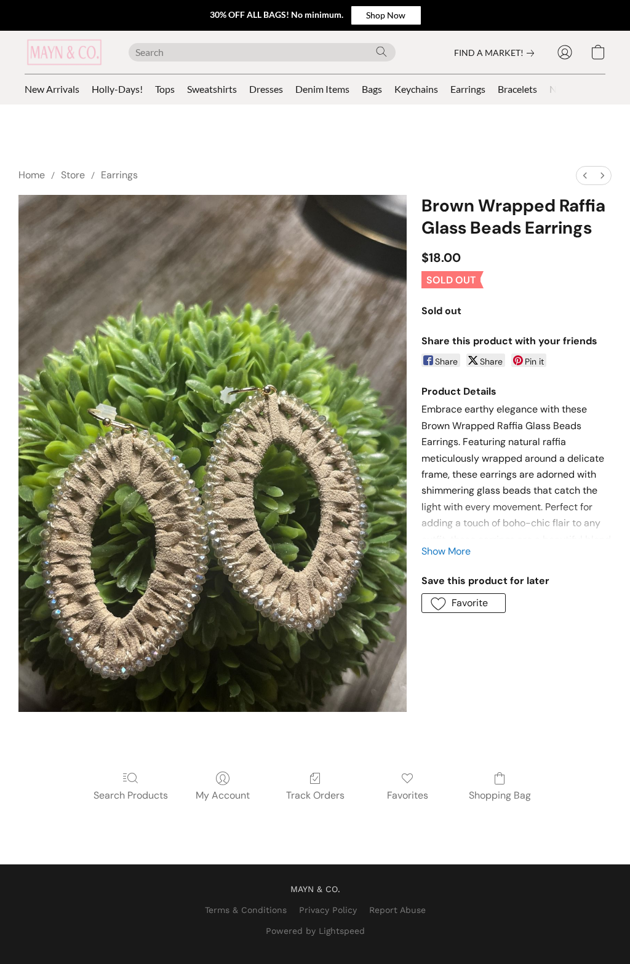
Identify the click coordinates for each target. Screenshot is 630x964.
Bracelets (517, 89)
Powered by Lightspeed (315, 931)
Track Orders (315, 795)
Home (31, 174)
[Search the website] (381, 51)
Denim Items (322, 89)
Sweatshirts (212, 89)
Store (73, 174)
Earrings (467, 89)
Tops (165, 89)
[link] (496, 52)
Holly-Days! (117, 89)
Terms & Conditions (246, 910)
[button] (386, 15)
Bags (372, 89)
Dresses (266, 89)
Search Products (131, 795)
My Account (223, 795)
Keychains (416, 89)
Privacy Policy (328, 910)
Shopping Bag (500, 795)
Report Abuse (397, 910)
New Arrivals (52, 89)
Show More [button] (446, 551)
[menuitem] (585, 175)
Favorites (407, 795)
